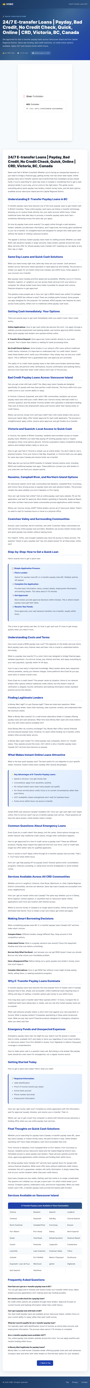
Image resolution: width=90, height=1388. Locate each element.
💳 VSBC (8, 4)
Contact (84, 1382)
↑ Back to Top (45, 1363)
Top (67, 1382)
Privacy (75, 1382)
